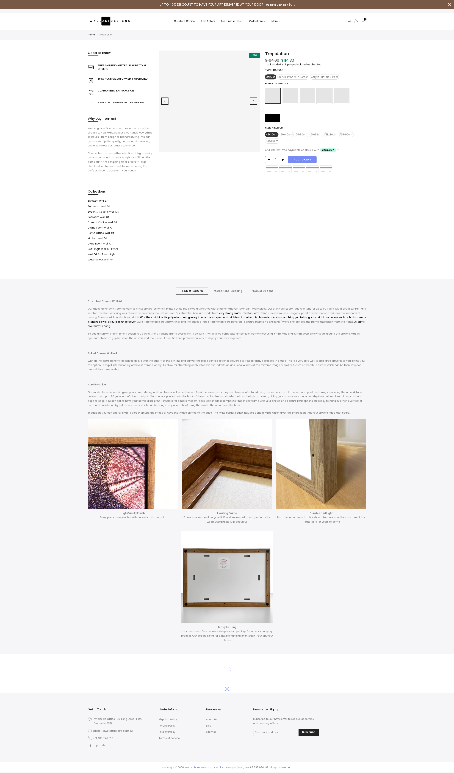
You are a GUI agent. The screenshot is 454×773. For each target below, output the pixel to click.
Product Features (192, 291)
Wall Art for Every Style (101, 254)
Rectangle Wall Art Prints (103, 249)
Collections (256, 21)
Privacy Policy (167, 732)
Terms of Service (169, 738)
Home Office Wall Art (101, 233)
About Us (211, 719)
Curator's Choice (184, 21)
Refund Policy (167, 725)
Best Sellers (208, 21)
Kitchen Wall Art (97, 238)
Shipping (287, 64)
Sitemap (211, 732)
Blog (208, 725)
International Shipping (227, 291)
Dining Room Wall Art (101, 227)
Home (91, 34)
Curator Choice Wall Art (102, 222)
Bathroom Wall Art (99, 206)
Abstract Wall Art (98, 201)
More (275, 21)
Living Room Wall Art (100, 243)
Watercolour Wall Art (100, 259)
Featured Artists (231, 21)
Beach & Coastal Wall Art (103, 211)
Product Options (262, 291)
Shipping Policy (168, 719)
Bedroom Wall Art (98, 217)
